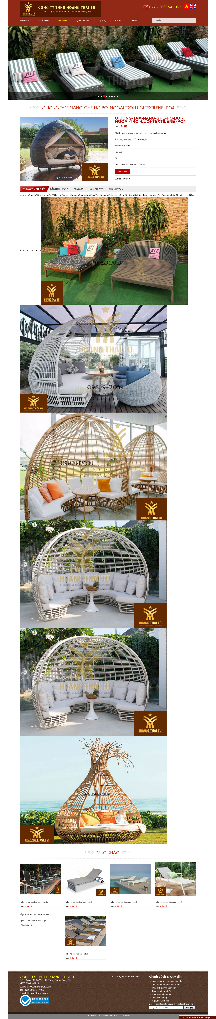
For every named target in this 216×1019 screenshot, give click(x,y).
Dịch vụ (102, 20)
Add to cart (122, 171)
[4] (109, 96)
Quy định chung (159, 997)
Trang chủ (25, 20)
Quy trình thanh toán (161, 991)
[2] (104, 96)
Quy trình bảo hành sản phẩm (166, 984)
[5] (112, 96)
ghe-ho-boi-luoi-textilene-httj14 (79, 902)
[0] (98, 96)
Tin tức (118, 20)
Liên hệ (134, 20)
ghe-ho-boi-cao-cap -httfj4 (77, 954)
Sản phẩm (62, 20)
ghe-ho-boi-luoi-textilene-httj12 (169, 902)
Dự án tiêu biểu (83, 20)
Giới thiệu (44, 20)
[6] (114, 96)
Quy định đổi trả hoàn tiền (164, 988)
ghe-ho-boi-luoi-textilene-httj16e (34, 902)
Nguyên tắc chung (160, 1001)
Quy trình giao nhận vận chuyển (167, 981)
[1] (101, 96)
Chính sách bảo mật (161, 994)
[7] (117, 96)
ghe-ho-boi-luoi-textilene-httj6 (33, 920)
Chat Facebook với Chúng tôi (197, 1017)
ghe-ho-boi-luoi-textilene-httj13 (124, 902)
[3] (106, 96)
